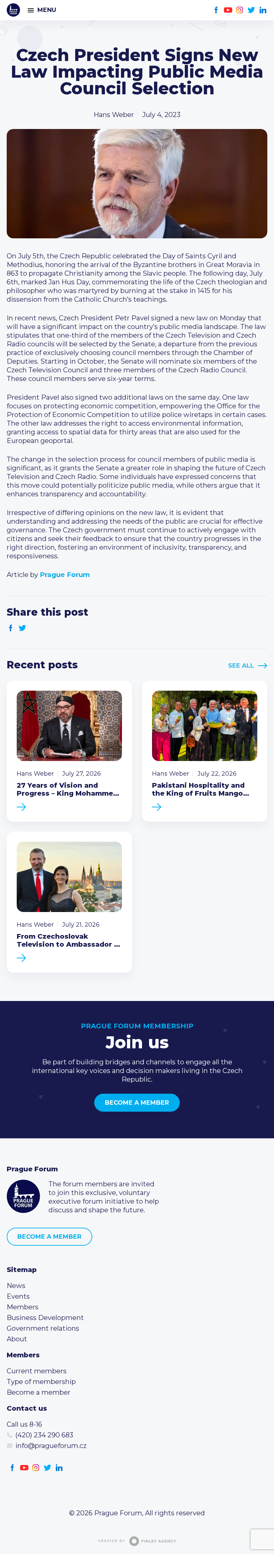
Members (22, 1307)
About (17, 1339)
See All (241, 665)
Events (18, 1296)
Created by (111, 1541)
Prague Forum (13, 10)
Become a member (137, 1102)
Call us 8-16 (24, 1424)
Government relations (43, 1328)
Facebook (216, 10)
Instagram (240, 10)
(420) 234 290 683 (44, 1435)
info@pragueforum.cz (51, 1446)
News (16, 1286)
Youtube (228, 10)
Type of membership (41, 1382)
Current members (36, 1371)
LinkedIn (263, 10)
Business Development (45, 1318)
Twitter (251, 10)
